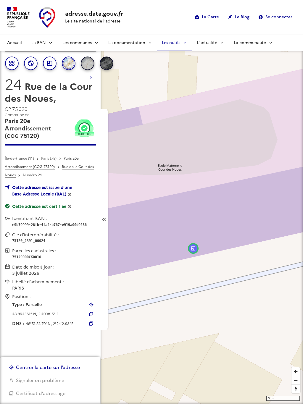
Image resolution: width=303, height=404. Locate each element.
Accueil (14, 43)
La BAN (38, 43)
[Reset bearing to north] (295, 388)
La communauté (250, 43)
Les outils (171, 43)
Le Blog (242, 17)
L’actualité (207, 43)
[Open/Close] (104, 219)
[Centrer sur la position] (91, 304)
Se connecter (278, 17)
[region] (151, 219)
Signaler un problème (40, 380)
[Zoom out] (295, 380)
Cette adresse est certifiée (39, 206)
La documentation (126, 43)
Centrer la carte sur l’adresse (48, 367)
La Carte (210, 17)
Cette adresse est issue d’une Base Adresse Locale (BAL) (42, 190)
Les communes (77, 43)
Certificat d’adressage (40, 393)
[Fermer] (91, 77)
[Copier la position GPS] (91, 314)
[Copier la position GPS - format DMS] (91, 323)
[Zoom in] (295, 371)
